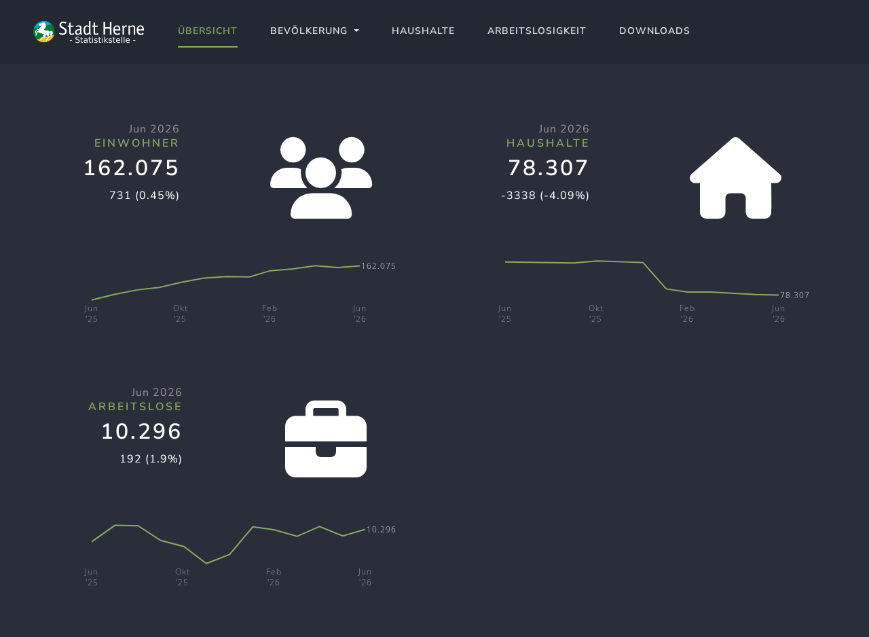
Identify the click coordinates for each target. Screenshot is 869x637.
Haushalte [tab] (423, 30)
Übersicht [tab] (208, 30)
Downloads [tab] (654, 30)
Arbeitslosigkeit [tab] (537, 30)
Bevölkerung (310, 30)
